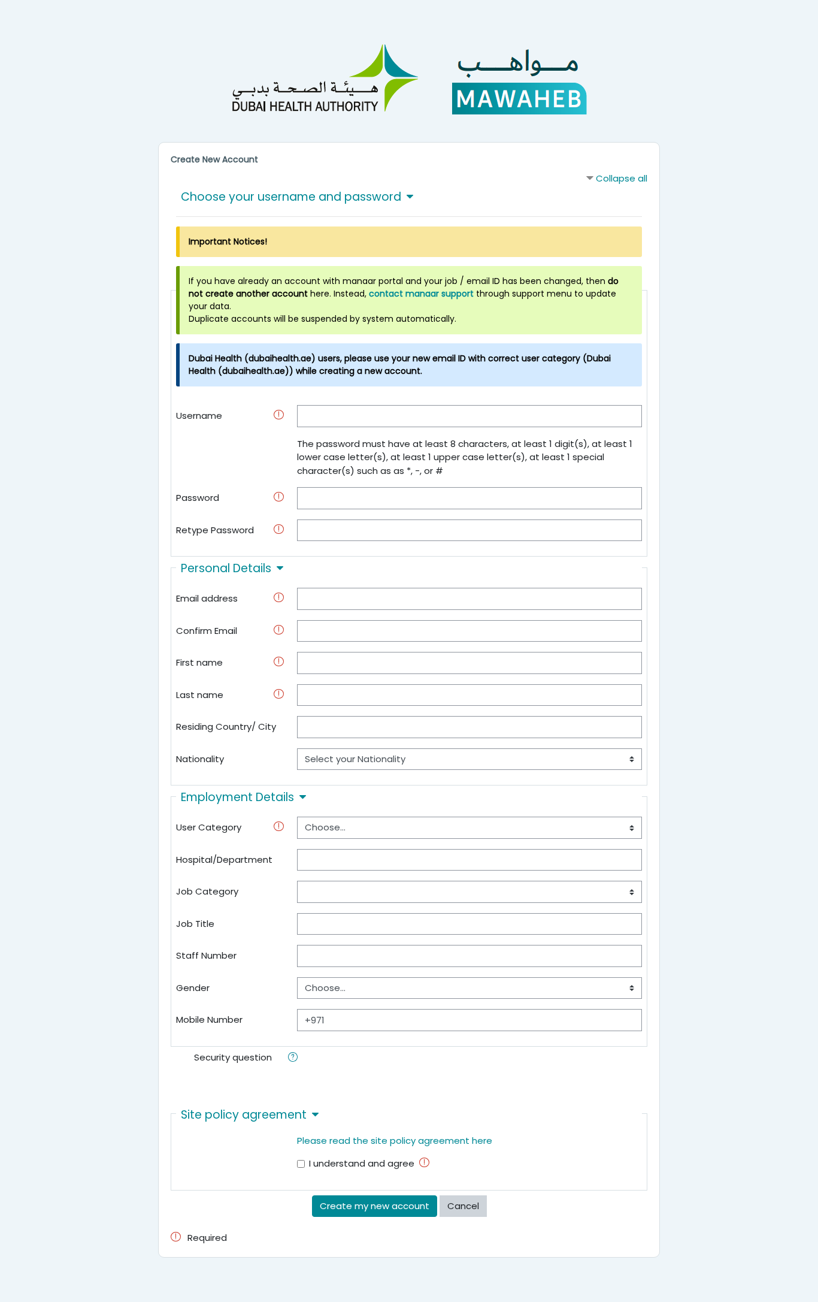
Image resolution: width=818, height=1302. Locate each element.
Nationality (200, 759)
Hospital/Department (224, 859)
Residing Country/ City (226, 726)
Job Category (207, 891)
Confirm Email (206, 630)
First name (199, 662)
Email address (207, 598)
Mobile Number (209, 1019)
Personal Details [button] (226, 568)
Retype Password (215, 530)
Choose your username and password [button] (291, 197)
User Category (208, 827)
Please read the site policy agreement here (394, 1140)
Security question (233, 1057)
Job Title (195, 923)
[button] (295, 1058)
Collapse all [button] (621, 178)
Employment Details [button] (237, 797)
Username (199, 415)
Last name (199, 694)
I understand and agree (361, 1163)
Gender (193, 987)
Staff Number (206, 955)
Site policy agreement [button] (244, 1115)
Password (197, 497)
